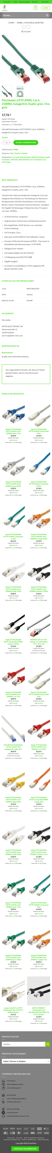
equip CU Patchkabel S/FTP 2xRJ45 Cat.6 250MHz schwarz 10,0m (39, 589)
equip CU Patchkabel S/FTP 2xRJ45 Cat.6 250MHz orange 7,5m (39, 957)
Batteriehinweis (43, 1139)
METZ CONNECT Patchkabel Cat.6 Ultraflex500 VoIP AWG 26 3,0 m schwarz (39, 1011)
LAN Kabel (14, 160)
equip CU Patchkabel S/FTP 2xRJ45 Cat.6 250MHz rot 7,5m (13, 694)
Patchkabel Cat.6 (40, 160)
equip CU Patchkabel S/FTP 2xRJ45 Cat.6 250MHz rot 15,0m (39, 747)
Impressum (11, 1138)
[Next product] (24, 27)
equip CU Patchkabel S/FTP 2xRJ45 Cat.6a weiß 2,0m (39, 694)
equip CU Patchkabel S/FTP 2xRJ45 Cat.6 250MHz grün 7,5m (13, 905)
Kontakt (35, 2)
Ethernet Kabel (25, 157)
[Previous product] (28, 27)
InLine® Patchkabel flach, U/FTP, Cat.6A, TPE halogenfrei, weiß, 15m (13, 747)
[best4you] (7, 8)
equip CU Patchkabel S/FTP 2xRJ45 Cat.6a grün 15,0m (13, 536)
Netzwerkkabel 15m (26, 160)
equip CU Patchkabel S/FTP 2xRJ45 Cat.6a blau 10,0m (38, 484)
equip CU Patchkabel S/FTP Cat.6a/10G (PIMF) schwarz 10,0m (13, 642)
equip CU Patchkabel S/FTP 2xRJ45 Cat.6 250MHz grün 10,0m (13, 957)
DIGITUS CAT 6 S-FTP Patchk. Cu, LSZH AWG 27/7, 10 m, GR (39, 642)
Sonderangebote (24, 2)
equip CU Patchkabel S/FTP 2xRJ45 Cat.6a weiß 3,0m (39, 431)
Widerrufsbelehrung (29, 1139)
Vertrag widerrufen (25, 1149)
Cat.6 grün (15, 157)
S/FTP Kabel (6, 162)
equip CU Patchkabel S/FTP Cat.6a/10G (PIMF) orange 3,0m (38, 799)
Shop (15, 2)
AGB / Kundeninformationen (34, 1138)
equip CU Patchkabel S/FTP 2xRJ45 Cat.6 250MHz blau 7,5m (13, 431)
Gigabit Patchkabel (38, 157)
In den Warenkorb (26, 142)
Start (11, 22)
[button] (35, 8)
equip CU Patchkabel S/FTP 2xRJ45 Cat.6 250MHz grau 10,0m (13, 484)
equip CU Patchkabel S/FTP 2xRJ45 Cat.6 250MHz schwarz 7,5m (38, 852)
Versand (14, 440)
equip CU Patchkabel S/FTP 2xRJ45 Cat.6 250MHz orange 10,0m (38, 536)
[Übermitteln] (47, 15)
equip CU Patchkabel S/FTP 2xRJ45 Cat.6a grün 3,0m (38, 905)
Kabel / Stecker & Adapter (30, 22)
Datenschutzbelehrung (12, 1139)
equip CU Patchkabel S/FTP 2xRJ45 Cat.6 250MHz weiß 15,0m (13, 589)
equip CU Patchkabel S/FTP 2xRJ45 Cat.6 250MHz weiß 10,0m (13, 852)
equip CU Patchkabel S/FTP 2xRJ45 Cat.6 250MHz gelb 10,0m (13, 799)
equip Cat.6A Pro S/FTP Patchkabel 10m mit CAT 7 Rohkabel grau (13, 1010)
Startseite (7, 2)
